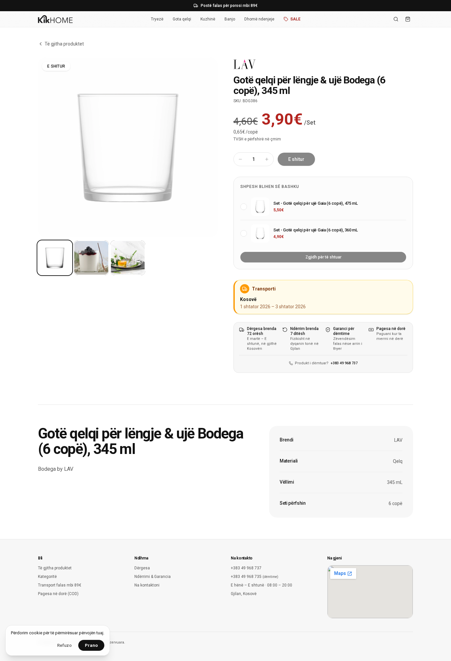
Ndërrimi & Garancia (152, 576)
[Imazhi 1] (55, 258)
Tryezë (157, 19)
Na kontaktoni (146, 585)
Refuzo (64, 645)
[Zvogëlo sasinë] (240, 159)
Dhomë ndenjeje (259, 19)
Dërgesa (142, 568)
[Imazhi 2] (91, 258)
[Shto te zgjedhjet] (243, 206)
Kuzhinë (207, 19)
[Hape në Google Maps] (370, 591)
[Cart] (407, 19)
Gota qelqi (182, 19)
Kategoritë (47, 576)
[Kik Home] (55, 19)
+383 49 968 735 (254, 576)
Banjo (230, 19)
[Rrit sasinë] (266, 159)
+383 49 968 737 (344, 363)
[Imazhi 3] (128, 258)
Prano (91, 645)
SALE (295, 19)
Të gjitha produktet (64, 43)
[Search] (396, 19)
